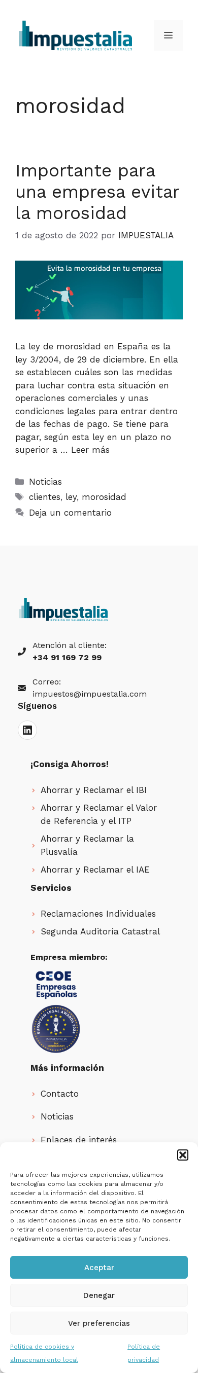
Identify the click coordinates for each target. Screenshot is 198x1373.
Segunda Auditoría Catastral (100, 931)
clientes (44, 497)
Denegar (99, 1295)
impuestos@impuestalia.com (89, 694)
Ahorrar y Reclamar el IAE (95, 869)
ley (71, 497)
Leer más (90, 450)
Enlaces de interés (79, 1140)
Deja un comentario (70, 513)
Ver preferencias (99, 1323)
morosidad (104, 497)
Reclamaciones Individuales (98, 914)
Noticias (45, 482)
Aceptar (99, 1267)
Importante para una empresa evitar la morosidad (97, 192)
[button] (183, 1155)
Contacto (60, 1094)
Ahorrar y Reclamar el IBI (94, 790)
